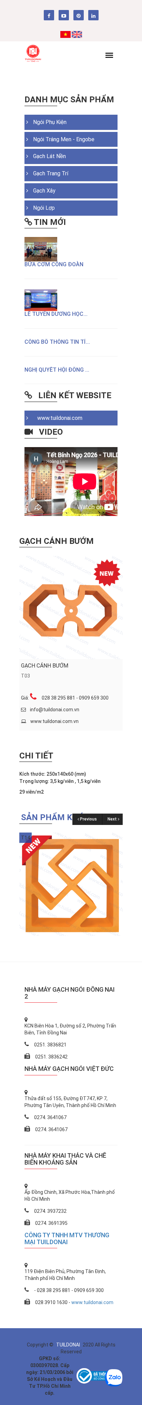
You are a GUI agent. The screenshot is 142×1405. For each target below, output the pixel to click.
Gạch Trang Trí (50, 173)
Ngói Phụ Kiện (50, 122)
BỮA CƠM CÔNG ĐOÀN (53, 264)
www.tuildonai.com (57, 418)
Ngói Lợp (44, 208)
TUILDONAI (68, 1344)
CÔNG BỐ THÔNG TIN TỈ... (57, 342)
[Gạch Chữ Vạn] (71, 883)
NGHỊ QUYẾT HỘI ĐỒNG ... (56, 369)
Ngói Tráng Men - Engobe (63, 139)
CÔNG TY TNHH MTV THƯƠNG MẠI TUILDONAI (66, 1238)
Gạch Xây (44, 190)
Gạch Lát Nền (49, 156)
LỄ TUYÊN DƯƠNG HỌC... (56, 314)
